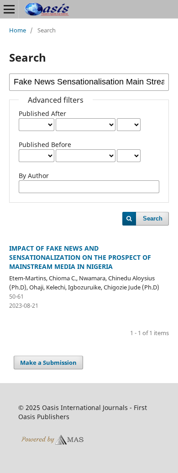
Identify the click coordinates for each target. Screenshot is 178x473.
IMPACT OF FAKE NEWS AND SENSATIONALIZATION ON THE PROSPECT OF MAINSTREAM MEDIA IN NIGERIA (80, 257)
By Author (34, 175)
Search (152, 218)
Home (17, 30)
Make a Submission (48, 362)
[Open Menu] (9, 9)
